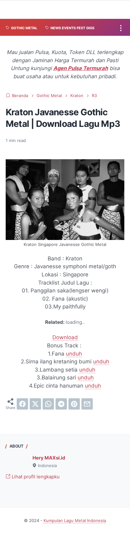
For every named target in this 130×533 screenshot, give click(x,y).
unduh (74, 354)
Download (65, 337)
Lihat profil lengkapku (35, 477)
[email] (87, 404)
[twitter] (35, 404)
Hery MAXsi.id (48, 458)
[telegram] (61, 404)
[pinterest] (74, 404)
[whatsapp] (48, 404)
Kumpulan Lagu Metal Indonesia (75, 520)
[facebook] (22, 404)
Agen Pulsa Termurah (80, 68)
